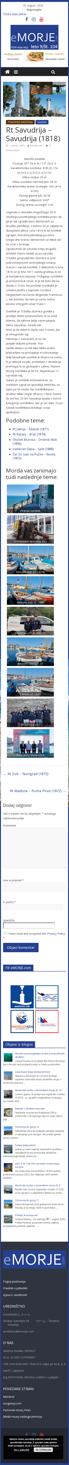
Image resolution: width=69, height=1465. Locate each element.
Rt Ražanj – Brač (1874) (29, 434)
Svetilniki (42, 122)
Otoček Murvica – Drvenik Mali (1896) (35, 442)
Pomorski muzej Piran (16, 1410)
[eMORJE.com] (7, 72)
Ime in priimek (13, 880)
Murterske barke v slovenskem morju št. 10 (38, 1090)
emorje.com (36, 145)
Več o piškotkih (21, 1449)
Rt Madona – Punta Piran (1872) (38, 790)
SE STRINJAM (43, 1449)
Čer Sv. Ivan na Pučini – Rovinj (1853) (34, 456)
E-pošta (9, 902)
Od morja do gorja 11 (27, 1200)
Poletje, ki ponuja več (26, 1215)
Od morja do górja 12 (27, 1127)
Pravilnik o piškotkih (15, 1288)
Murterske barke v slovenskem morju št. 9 (37, 1185)
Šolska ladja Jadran (14, 14)
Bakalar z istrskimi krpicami (30, 1108)
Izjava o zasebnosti (15, 1295)
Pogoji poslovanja (14, 1281)
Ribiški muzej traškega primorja (22, 1416)
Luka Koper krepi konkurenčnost (32, 1072)
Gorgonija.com (12, 1403)
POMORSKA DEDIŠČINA (20, 122)
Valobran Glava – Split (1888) (33, 449)
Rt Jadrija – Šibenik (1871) (31, 429)
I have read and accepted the (34, 936)
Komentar (9, 825)
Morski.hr (9, 1397)
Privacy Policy (56, 933)
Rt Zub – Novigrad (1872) (25, 773)
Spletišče (9, 920)
